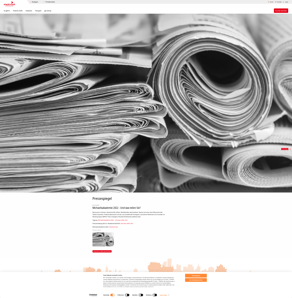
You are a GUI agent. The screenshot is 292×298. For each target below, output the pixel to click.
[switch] (127, 295)
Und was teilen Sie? (127, 223)
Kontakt (279, 2)
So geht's (7, 11)
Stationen (29, 11)
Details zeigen (163, 295)
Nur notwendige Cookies (195, 280)
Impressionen (113, 227)
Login (286, 2)
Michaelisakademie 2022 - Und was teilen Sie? (113, 220)
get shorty (47, 11)
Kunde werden (281, 11)
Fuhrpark (38, 11)
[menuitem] (271, 1)
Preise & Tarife (18, 11)
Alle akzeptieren (196, 275)
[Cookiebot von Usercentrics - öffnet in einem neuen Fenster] (93, 295)
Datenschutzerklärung (109, 290)
